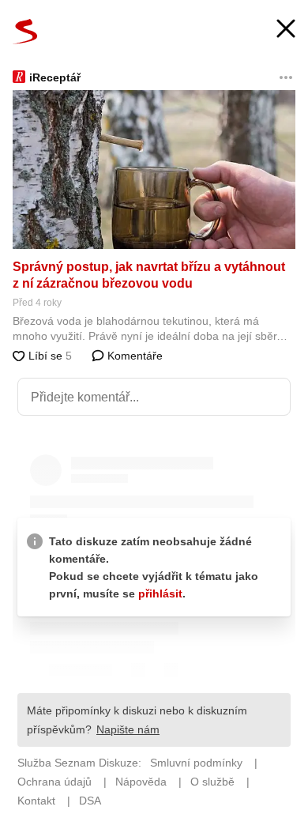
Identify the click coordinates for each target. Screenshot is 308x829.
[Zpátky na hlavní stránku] (25, 31)
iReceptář (55, 77)
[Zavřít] (285, 30)
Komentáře (133, 355)
